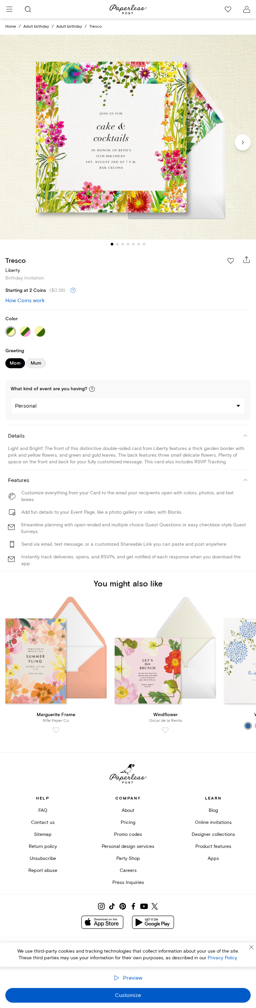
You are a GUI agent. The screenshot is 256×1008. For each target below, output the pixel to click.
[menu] (9, 9)
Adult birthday (36, 26)
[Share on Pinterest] (123, 906)
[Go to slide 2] (117, 244)
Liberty (12, 270)
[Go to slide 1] (112, 244)
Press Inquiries (128, 882)
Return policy (43, 846)
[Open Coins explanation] (73, 290)
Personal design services (128, 846)
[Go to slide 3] (122, 244)
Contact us (43, 822)
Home (10, 26)
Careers (128, 870)
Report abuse (42, 870)
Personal (26, 406)
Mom (15, 363)
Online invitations (213, 822)
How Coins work (25, 300)
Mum (36, 363)
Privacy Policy (222, 958)
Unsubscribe (43, 858)
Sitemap (43, 834)
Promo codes (128, 834)
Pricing (128, 822)
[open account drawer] (246, 9)
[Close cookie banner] (251, 947)
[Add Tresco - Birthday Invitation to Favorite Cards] (231, 261)
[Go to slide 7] (144, 244)
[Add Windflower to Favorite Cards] (165, 730)
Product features (213, 846)
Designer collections (213, 834)
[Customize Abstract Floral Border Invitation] (128, 137)
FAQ (42, 810)
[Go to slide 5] (133, 244)
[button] (92, 389)
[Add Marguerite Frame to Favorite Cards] (56, 730)
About (128, 810)
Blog (213, 810)
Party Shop (128, 858)
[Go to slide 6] (138, 244)
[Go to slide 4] (128, 244)
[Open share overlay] (247, 260)
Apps (213, 858)
